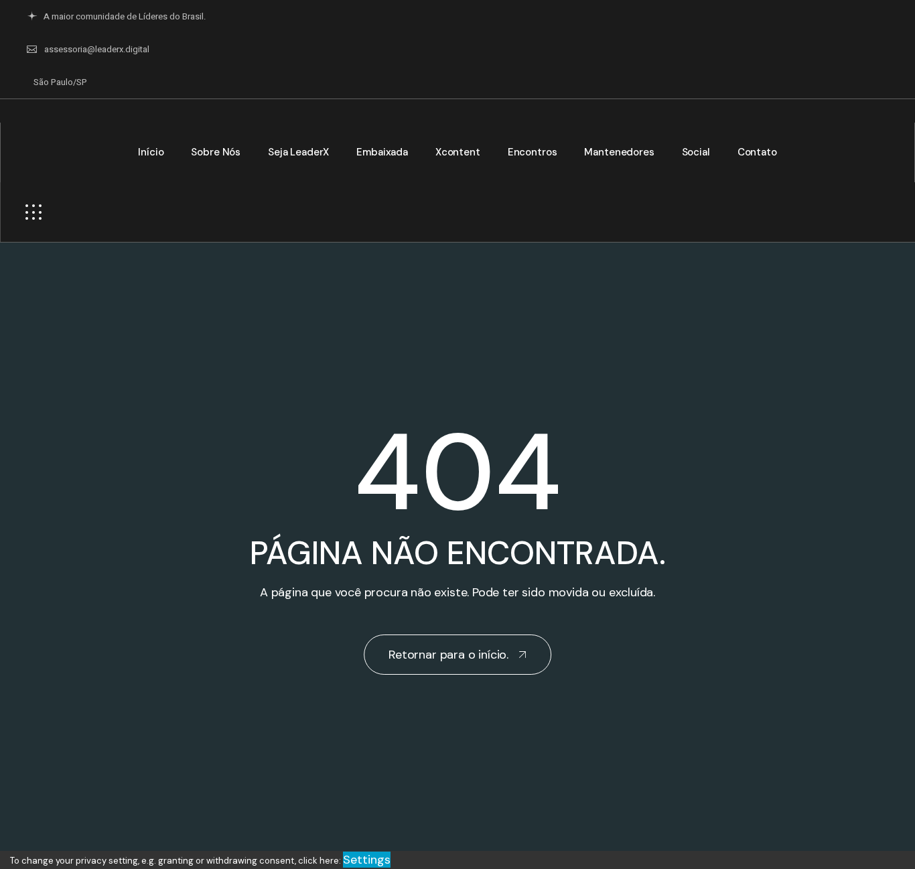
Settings (367, 860)
